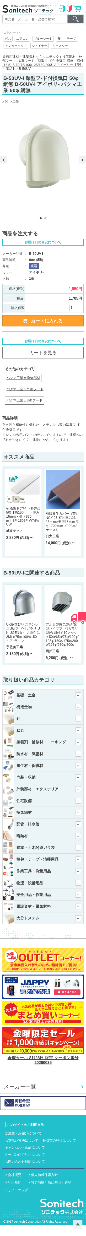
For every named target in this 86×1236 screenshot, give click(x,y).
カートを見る (43, 352)
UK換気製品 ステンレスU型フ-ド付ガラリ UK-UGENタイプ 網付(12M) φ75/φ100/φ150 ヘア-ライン (23, 632)
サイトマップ (18, 1190)
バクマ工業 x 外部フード (24, 389)
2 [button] (45, 218)
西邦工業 (52, 651)
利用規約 (14, 1182)
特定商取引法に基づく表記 (51, 1182)
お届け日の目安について (43, 242)
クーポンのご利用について (25, 1154)
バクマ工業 (10, 101)
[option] (44, 159)
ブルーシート (43, 38)
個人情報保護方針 (44, 1175)
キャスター (60, 46)
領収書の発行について (59, 1140)
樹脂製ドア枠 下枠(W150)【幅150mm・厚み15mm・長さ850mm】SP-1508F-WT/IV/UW (23, 516)
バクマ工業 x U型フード (24, 400)
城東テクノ (14, 531)
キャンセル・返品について (25, 1147)
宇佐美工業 (14, 647)
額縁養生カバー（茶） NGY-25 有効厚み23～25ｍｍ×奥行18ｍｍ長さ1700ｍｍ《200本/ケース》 (62, 521)
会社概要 (14, 1175)
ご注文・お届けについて (23, 1133)
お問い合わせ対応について (25, 1161)
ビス (8, 38)
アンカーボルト (16, 46)
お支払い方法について (21, 1140)
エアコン (22, 38)
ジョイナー (39, 46)
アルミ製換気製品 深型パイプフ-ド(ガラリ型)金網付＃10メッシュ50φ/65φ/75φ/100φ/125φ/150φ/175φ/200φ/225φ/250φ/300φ (62, 634)
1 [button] (40, 218)
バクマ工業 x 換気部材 (23, 378)
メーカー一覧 (20, 1087)
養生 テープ (66, 38)
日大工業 (52, 536)
